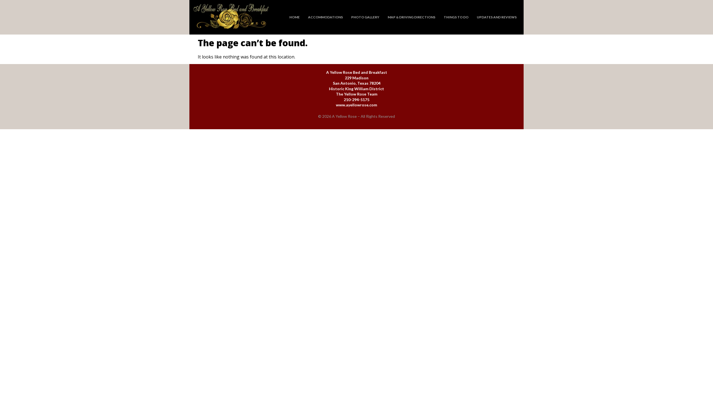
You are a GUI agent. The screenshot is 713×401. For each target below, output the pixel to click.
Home (294, 17)
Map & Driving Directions (411, 17)
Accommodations (325, 17)
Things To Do (456, 17)
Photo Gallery (365, 17)
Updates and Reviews (497, 17)
